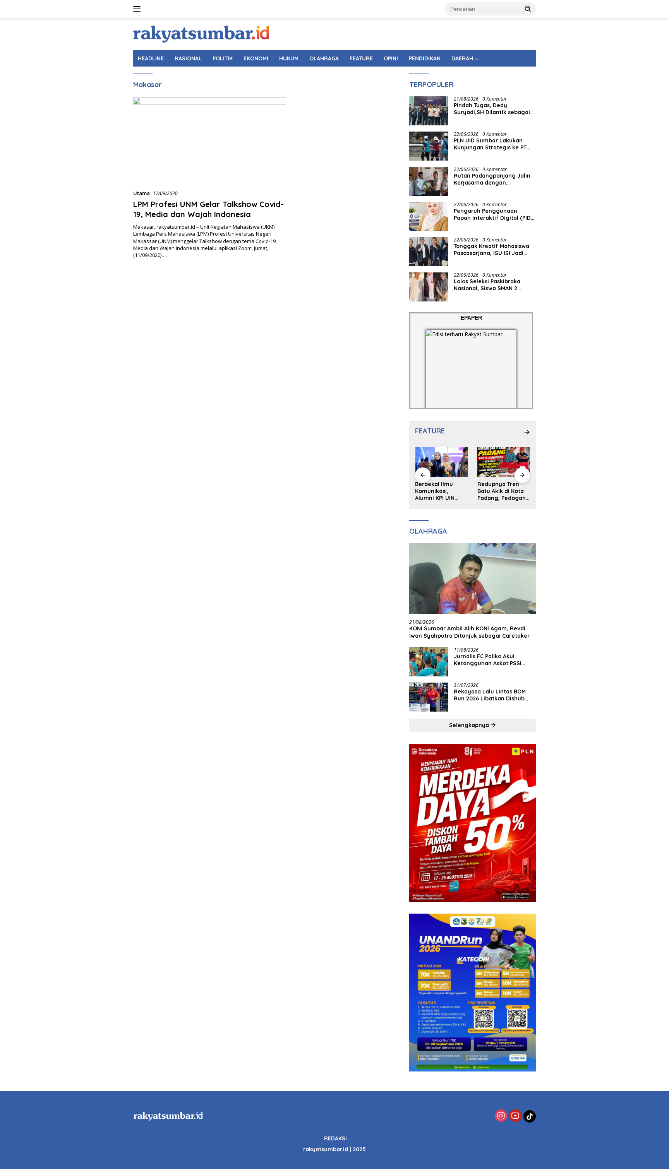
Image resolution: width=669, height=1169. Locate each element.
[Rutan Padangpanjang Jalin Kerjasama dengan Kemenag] (428, 181)
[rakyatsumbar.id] (201, 33)
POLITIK (223, 58)
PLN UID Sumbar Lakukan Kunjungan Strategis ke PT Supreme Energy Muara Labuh (490, 144)
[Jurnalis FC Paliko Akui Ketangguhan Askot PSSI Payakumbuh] (428, 661)
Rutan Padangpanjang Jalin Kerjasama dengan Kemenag (492, 179)
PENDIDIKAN (425, 58)
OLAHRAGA (324, 58)
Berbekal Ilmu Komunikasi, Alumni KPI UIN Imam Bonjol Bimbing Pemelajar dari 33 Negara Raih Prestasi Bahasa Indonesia (441, 491)
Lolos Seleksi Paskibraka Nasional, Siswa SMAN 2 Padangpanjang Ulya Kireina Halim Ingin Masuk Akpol (493, 285)
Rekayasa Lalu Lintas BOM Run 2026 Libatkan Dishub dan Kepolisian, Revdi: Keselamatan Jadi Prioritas (491, 695)
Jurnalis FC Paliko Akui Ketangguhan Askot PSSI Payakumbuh (487, 660)
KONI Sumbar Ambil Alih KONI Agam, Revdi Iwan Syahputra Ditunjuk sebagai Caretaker (469, 632)
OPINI (391, 58)
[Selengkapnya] (527, 432)
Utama (141, 193)
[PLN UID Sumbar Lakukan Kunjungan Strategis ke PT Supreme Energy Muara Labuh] (428, 146)
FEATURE (361, 58)
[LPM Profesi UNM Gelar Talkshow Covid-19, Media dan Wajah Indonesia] (209, 140)
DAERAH (462, 58)
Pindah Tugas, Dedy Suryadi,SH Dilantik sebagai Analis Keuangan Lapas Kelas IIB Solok (494, 109)
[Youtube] (515, 1116)
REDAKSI (335, 1138)
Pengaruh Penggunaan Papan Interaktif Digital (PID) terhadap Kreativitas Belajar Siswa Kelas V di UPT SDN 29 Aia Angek (493, 214)
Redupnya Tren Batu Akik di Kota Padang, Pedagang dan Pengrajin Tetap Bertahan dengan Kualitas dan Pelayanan (503, 491)
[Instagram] (501, 1116)
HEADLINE (151, 58)
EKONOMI (256, 58)
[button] (528, 8)
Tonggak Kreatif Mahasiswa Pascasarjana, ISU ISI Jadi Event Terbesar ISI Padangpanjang (491, 250)
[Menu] (138, 8)
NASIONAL (188, 58)
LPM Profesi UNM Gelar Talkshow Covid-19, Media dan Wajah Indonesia (208, 209)
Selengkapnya (470, 725)
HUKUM (288, 58)
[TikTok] (529, 1116)
